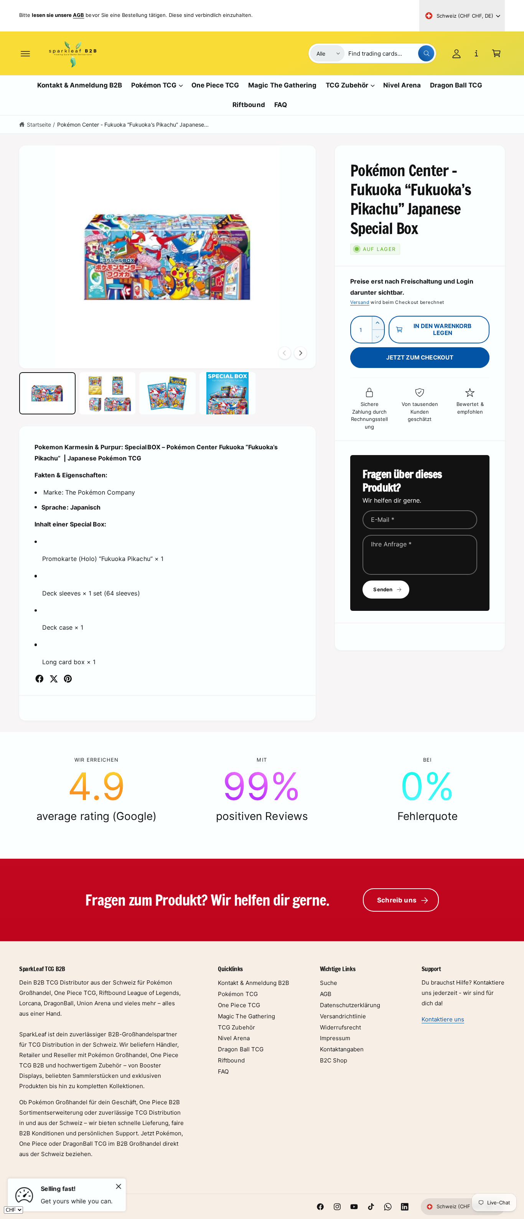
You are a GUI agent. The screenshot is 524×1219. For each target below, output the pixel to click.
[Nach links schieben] (284, 353)
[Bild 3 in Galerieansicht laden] (167, 393)
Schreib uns (397, 900)
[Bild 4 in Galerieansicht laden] (227, 393)
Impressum (335, 1038)
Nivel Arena (233, 1038)
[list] (262, 789)
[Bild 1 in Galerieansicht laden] (47, 393)
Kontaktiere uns (443, 1019)
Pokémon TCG (153, 85)
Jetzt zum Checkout (420, 357)
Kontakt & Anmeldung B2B (253, 982)
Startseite (39, 124)
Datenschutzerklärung (350, 1005)
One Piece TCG (239, 1005)
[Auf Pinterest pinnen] (68, 679)
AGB (325, 994)
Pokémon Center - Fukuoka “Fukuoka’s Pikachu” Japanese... (133, 124)
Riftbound (231, 1060)
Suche (328, 982)
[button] (25, 53)
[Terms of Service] (476, 53)
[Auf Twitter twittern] (54, 679)
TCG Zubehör (347, 85)
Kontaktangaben (342, 1049)
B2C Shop (333, 1060)
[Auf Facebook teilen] (39, 679)
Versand (359, 302)
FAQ (223, 1071)
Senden (382, 589)
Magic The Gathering (246, 1016)
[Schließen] (118, 1186)
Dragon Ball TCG (240, 1049)
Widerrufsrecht (340, 1027)
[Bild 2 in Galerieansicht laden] (107, 393)
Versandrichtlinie (343, 1016)
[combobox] (391, 53)
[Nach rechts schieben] (300, 353)
